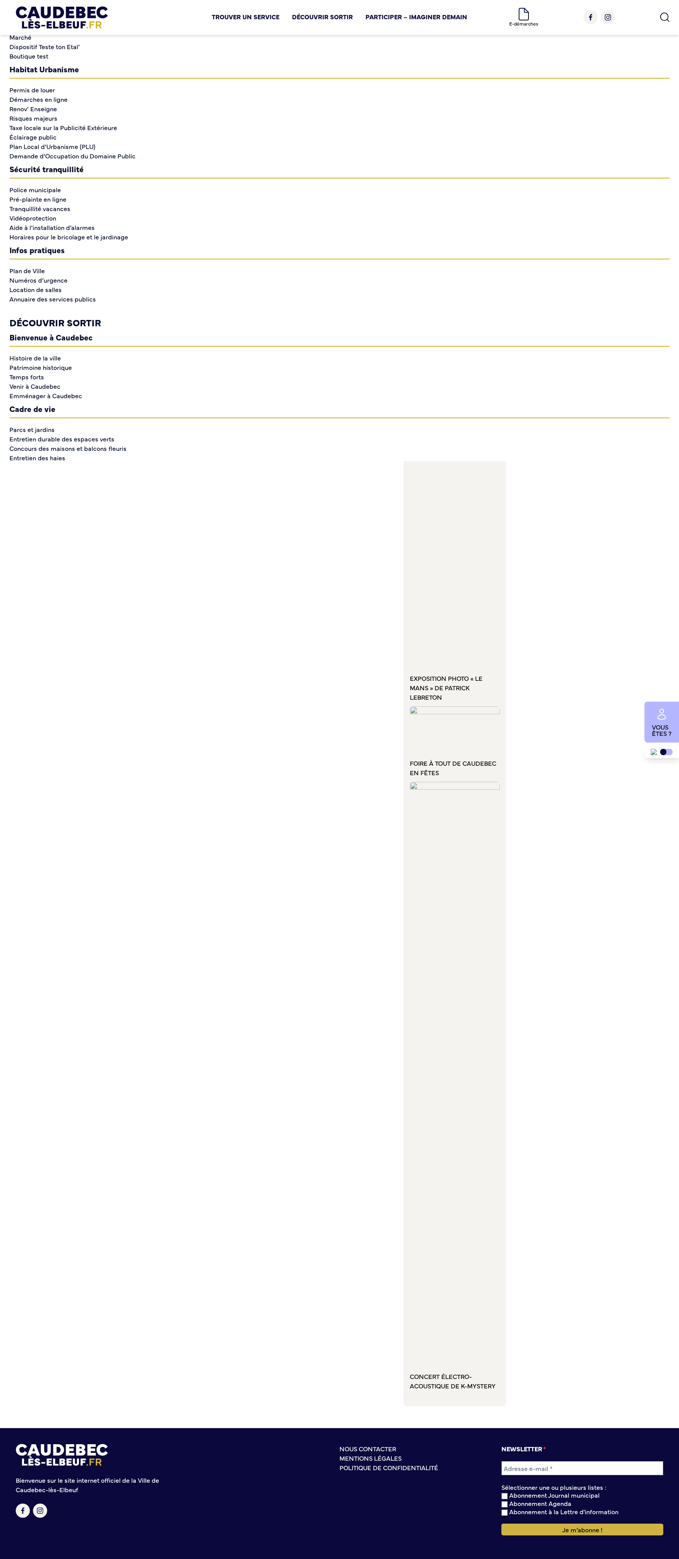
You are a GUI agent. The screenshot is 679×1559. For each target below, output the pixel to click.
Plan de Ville (27, 270)
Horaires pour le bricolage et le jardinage (68, 236)
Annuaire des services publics (52, 298)
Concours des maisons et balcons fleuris (68, 448)
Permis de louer (32, 89)
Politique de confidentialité (389, 1467)
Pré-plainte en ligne (37, 199)
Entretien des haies (37, 457)
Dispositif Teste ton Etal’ (44, 46)
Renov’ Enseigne (33, 108)
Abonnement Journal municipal (554, 1495)
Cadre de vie (32, 408)
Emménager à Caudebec (45, 395)
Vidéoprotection (32, 217)
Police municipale (35, 189)
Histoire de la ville (35, 357)
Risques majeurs (33, 118)
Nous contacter (368, 1448)
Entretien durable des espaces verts (61, 438)
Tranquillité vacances (39, 208)
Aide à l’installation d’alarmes (52, 227)
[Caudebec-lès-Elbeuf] (62, 17)
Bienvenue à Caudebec (51, 337)
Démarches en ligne (38, 99)
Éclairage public (33, 136)
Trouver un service (245, 16)
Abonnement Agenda (539, 1503)
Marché (20, 37)
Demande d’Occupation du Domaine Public (72, 155)
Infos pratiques (37, 250)
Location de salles (35, 289)
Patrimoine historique (40, 367)
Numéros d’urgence (38, 280)
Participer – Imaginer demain (416, 16)
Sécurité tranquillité (46, 169)
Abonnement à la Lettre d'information (563, 1512)
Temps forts (26, 376)
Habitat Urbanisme (44, 69)
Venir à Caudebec (35, 386)
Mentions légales (371, 1458)
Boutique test (28, 55)
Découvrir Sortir (322, 16)
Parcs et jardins (32, 429)
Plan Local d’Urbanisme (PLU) (52, 146)
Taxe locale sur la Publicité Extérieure (63, 127)
